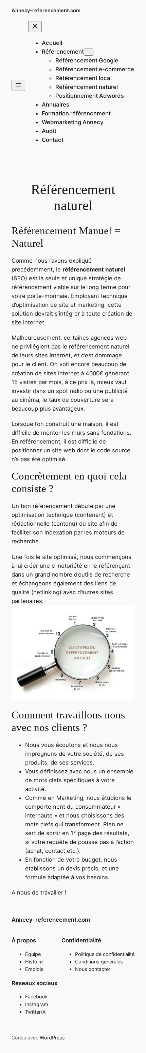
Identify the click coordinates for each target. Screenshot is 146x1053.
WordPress (52, 1037)
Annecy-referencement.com (46, 10)
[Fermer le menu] (35, 26)
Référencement (63, 51)
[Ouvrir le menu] (18, 85)
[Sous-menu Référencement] (88, 52)
